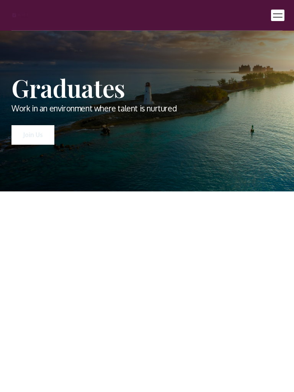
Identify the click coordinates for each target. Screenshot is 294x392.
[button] (277, 15)
